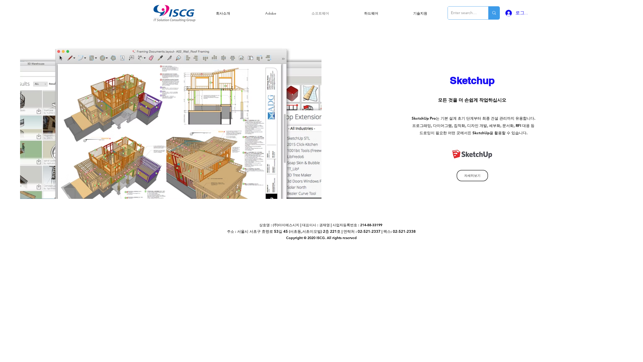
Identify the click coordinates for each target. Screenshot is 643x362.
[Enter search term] (494, 13)
